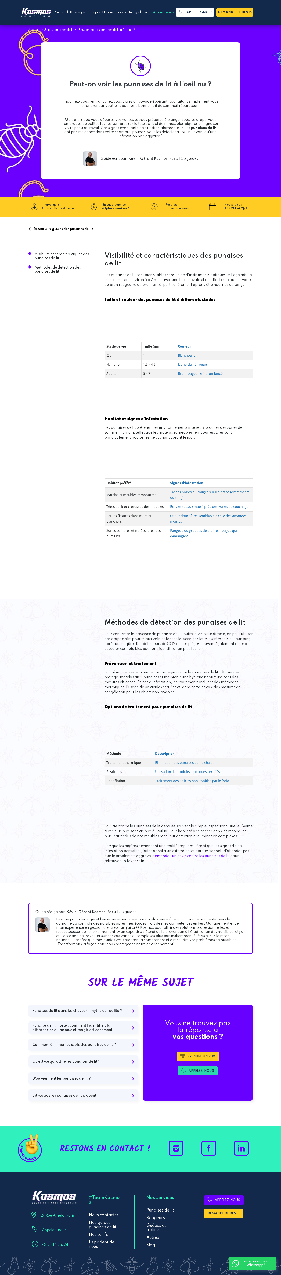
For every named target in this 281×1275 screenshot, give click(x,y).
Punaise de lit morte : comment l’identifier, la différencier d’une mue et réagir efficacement (72, 1028)
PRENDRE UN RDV (201, 1056)
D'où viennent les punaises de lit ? (61, 1078)
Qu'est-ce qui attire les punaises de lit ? (66, 1062)
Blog (150, 1245)
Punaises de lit (63, 12)
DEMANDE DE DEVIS (235, 12)
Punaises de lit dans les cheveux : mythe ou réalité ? (77, 1011)
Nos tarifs (98, 1235)
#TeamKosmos (163, 12)
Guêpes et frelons (101, 12)
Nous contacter (103, 1215)
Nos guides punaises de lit (102, 1225)
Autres (152, 1238)
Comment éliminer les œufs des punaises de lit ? (74, 1045)
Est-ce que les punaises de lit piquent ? (66, 1095)
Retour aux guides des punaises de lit (63, 229)
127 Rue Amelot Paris (57, 1215)
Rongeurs (80, 12)
